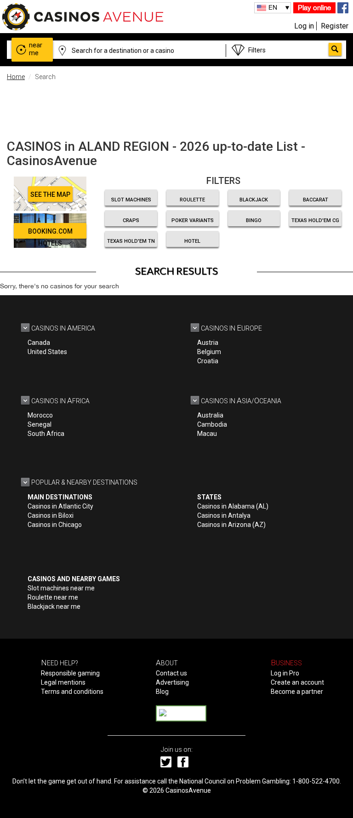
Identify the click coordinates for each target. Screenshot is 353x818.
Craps (131, 220)
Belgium (209, 351)
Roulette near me (53, 597)
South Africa (46, 433)
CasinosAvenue (188, 790)
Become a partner (297, 691)
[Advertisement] (176, 108)
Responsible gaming (70, 673)
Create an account (297, 682)
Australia (210, 415)
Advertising (172, 682)
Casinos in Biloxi (51, 515)
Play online (314, 7)
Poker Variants (192, 220)
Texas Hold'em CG (315, 220)
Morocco (40, 415)
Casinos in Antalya (224, 515)
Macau (207, 433)
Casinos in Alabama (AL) (232, 506)
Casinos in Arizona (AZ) (231, 524)
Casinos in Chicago (55, 524)
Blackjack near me (54, 606)
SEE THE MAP (50, 194)
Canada (39, 342)
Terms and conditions (72, 691)
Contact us (171, 673)
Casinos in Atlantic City (60, 506)
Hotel (192, 241)
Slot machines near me (61, 588)
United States (47, 351)
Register (334, 26)
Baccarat (315, 200)
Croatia (207, 361)
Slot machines (131, 200)
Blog (162, 691)
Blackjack (253, 200)
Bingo (254, 220)
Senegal (39, 424)
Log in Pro (285, 673)
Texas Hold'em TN (131, 241)
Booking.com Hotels (50, 233)
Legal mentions (63, 682)
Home (16, 76)
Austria (207, 342)
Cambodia (212, 424)
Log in (304, 26)
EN (272, 7)
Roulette (192, 200)
